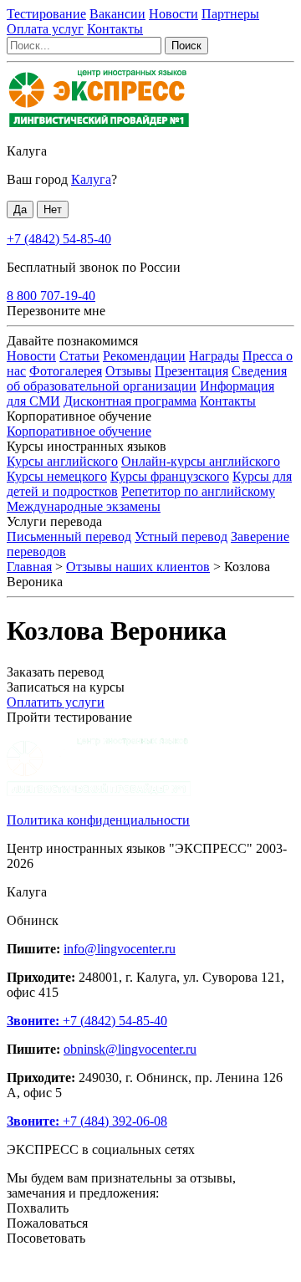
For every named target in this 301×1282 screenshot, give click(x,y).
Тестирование (46, 14)
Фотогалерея (65, 371)
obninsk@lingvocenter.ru (130, 1049)
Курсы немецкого (57, 476)
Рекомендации (144, 356)
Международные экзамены (84, 506)
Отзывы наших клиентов (138, 566)
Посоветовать (46, 1238)
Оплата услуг (45, 29)
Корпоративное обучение (79, 431)
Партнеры (230, 14)
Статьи (79, 356)
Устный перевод (181, 536)
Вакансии (117, 14)
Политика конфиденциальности (98, 820)
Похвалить (38, 1208)
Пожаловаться (47, 1223)
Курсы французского (169, 476)
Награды (214, 356)
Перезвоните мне (56, 311)
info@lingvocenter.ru (120, 949)
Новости (173, 14)
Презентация (191, 371)
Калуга (27, 151)
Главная (29, 566)
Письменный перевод (69, 536)
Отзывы (128, 371)
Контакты (115, 29)
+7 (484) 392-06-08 (87, 1121)
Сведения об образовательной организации (147, 378)
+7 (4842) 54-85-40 (59, 239)
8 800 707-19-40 (51, 296)
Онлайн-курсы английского (200, 461)
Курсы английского (62, 461)
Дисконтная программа (130, 401)
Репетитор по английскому (198, 491)
